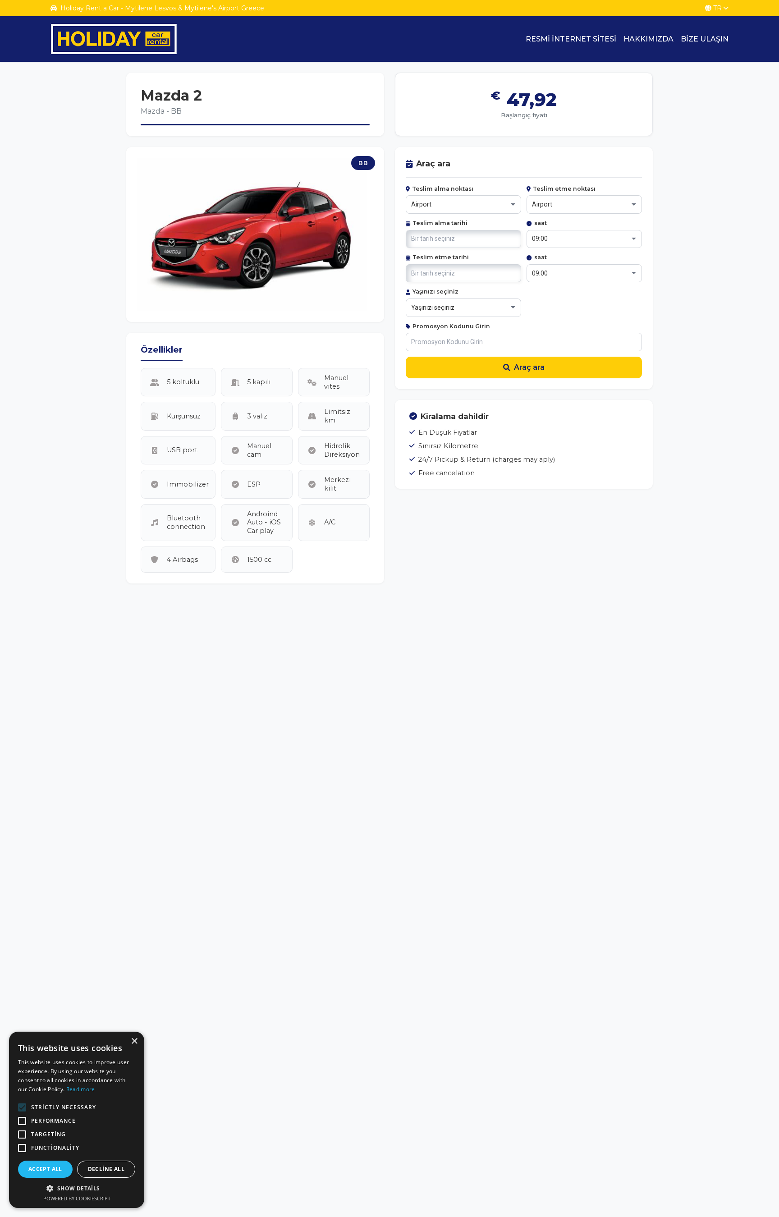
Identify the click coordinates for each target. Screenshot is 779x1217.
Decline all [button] (106, 1169)
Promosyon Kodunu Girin (451, 326)
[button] (76, 1188)
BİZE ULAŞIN (705, 39)
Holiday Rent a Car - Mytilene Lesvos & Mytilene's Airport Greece (162, 8)
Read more (80, 1089)
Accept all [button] (45, 1169)
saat (540, 223)
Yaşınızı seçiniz (435, 291)
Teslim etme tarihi (440, 257)
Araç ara (529, 367)
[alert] (76, 1120)
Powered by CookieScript (76, 1198)
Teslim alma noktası (442, 188)
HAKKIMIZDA (648, 39)
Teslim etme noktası (564, 188)
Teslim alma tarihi (439, 223)
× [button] (134, 1041)
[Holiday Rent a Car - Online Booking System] (113, 39)
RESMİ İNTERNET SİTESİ (571, 39)
